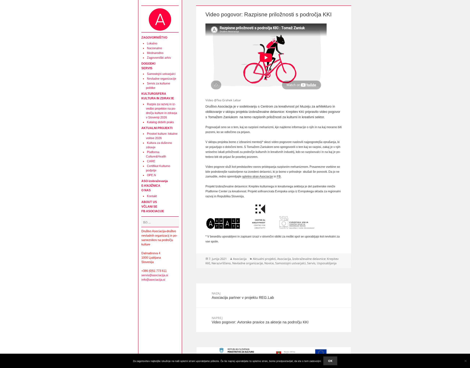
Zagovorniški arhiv (159, 57)
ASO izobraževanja (154, 181)
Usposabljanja (327, 263)
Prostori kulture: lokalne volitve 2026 (162, 136)
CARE (151, 161)
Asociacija (240, 259)
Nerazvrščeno (221, 263)
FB (279, 176)
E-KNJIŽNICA (150, 185)
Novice (269, 263)
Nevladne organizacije (161, 78)
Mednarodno (155, 53)
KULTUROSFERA (153, 93)
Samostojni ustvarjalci (161, 73)
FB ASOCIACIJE (152, 211)
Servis (311, 263)
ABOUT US (149, 202)
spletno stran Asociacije (257, 176)
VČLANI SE (149, 206)
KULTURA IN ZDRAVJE (157, 98)
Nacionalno (154, 48)
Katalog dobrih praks (160, 122)
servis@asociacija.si (154, 275)
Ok (330, 361)
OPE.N (151, 175)
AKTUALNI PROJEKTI (156, 128)
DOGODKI (148, 63)
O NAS (146, 190)
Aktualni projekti (264, 259)
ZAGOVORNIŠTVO (154, 37)
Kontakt (152, 196)
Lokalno (152, 43)
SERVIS (146, 68)
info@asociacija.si (153, 279)
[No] (465, 361)
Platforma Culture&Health (156, 154)
